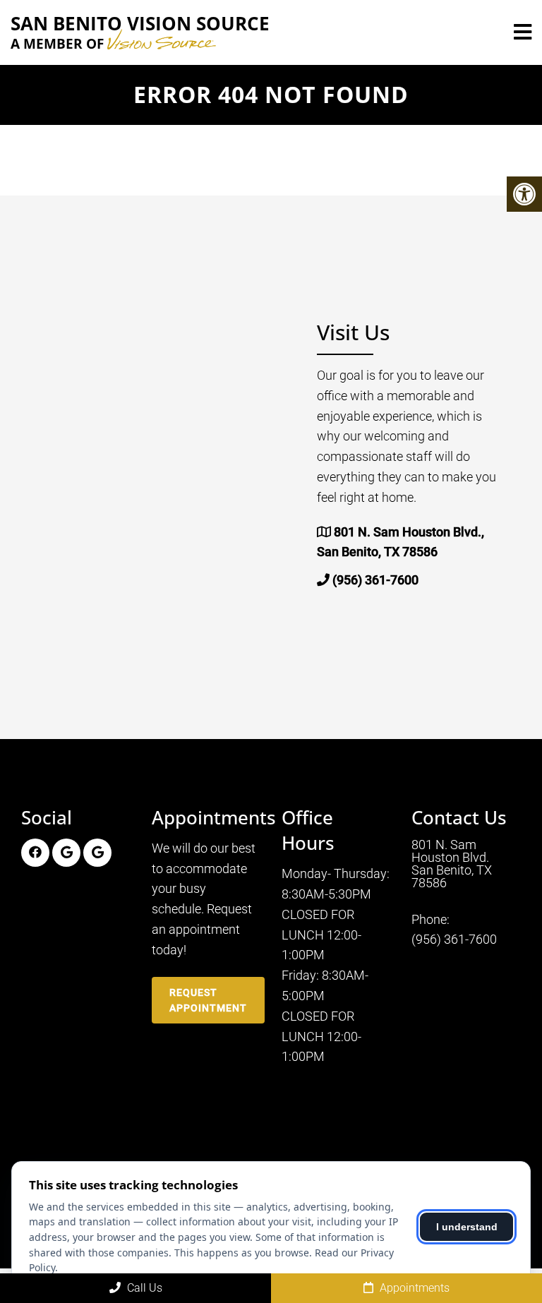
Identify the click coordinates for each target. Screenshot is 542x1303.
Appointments (413, 1288)
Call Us (143, 1288)
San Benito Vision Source (140, 32)
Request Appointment (208, 1000)
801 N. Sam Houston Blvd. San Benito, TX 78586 (451, 864)
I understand (467, 1226)
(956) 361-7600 (375, 579)
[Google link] (66, 853)
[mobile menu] (522, 32)
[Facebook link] (35, 853)
